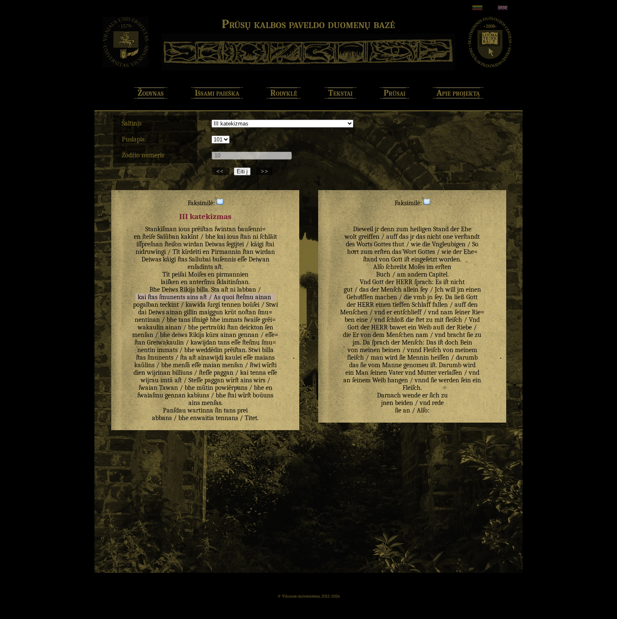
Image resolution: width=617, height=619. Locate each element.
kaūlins (144, 365)
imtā (166, 380)
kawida (196, 304)
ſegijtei (235, 244)
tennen (231, 304)
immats (232, 320)
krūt (230, 312)
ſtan (245, 236)
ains (192, 297)
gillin (190, 312)
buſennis (224, 259)
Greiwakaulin (165, 342)
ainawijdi (210, 357)
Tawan (168, 388)
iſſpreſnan (149, 244)
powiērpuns (231, 388)
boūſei (251, 304)
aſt (218, 267)
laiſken (170, 282)
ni (255, 236)
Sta (215, 289)
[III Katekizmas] (220, 203)
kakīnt (190, 236)
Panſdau (174, 410)
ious (184, 229)
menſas (211, 403)
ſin (218, 410)
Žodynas (151, 93)
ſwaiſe (252, 320)
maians (264, 357)
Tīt (176, 252)
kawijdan (203, 342)
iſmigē (200, 320)
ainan (263, 297)
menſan (142, 335)
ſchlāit (268, 236)
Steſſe (195, 380)
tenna (258, 372)
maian (211, 365)
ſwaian (148, 388)
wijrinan (158, 372)
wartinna (200, 410)
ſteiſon (173, 244)
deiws (179, 335)
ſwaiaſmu (150, 395)
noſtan (247, 312)
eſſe (242, 259)
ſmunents (172, 297)
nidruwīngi (151, 252)
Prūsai (394, 93)
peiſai (179, 274)
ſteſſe (205, 372)
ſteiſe (148, 236)
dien (139, 372)
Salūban (168, 236)
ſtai (269, 244)
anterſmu (202, 282)
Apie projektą (458, 93)
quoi (228, 297)
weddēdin (209, 350)
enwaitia (202, 418)
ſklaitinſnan (232, 282)
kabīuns (198, 395)
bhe (210, 236)
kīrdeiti (191, 252)
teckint (169, 304)
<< (220, 171)
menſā (181, 365)
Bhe (154, 289)
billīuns (182, 372)
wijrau (150, 380)
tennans (227, 418)
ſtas (182, 259)
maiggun (211, 312)
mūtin (204, 388)
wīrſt (232, 380)
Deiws (170, 289)
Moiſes (197, 274)
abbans (162, 418)
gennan (248, 335)
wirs (259, 380)
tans (184, 320)
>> (264, 171)
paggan (223, 372)
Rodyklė (283, 93)
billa (202, 289)
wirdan (193, 244)
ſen (269, 327)
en (206, 252)
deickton (251, 327)
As (217, 297)
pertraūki (212, 327)
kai (221, 236)
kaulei (233, 357)
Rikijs (187, 289)
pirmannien (232, 274)
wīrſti (269, 365)
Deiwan (258, 259)
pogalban (145, 304)
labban (246, 289)
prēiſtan (202, 229)
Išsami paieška (217, 93)
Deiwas (215, 244)
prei (242, 410)
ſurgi (213, 304)
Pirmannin (226, 252)
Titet (251, 418)
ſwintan (225, 229)
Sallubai (200, 259)
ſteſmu (245, 297)
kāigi (257, 244)
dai (142, 312)
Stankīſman (161, 229)
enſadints (200, 267)
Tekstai (340, 93)
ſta (183, 357)
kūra (212, 335)
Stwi (272, 304)
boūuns (263, 395)
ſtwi (255, 365)
